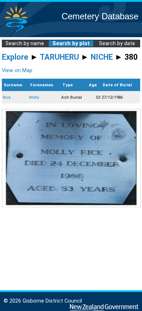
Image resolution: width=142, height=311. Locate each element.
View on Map (17, 70)
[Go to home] (16, 32)
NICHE (102, 57)
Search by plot (71, 43)
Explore (15, 57)
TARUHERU (59, 57)
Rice (7, 97)
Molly (34, 97)
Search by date (117, 43)
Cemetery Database (100, 16)
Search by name (24, 43)
